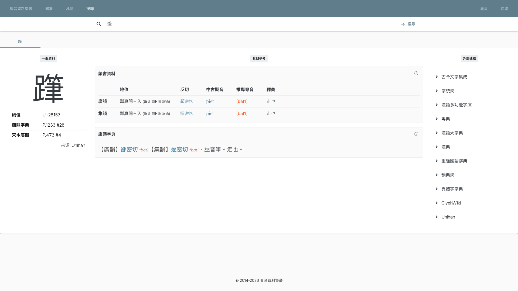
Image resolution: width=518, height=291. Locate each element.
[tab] (20, 41)
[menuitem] (469, 77)
